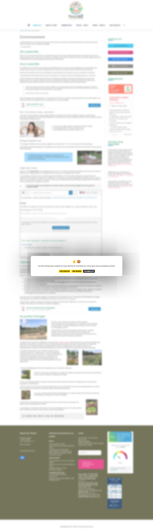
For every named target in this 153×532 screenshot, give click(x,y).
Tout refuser (76, 271)
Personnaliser (89, 271)
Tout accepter (65, 271)
